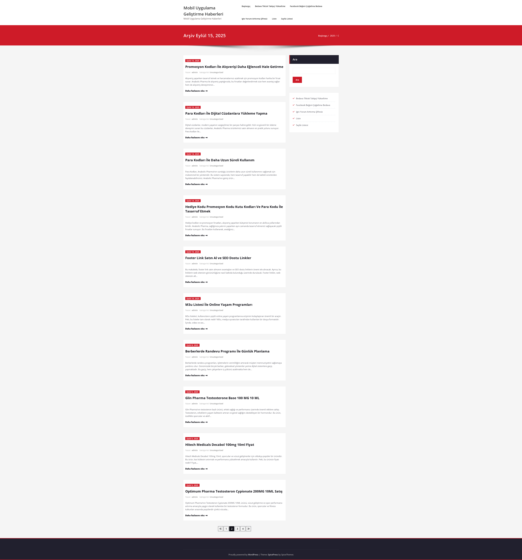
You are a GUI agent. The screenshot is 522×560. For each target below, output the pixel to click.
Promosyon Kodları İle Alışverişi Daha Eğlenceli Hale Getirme (234, 66)
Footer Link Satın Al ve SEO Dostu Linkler (218, 258)
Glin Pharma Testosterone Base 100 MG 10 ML (222, 398)
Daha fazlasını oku (195, 90)
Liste (274, 18)
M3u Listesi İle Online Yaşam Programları (218, 304)
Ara (295, 59)
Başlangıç (246, 6)
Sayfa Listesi (287, 18)
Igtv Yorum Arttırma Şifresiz (254, 18)
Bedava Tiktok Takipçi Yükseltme (270, 6)
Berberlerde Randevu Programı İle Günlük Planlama (227, 351)
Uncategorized (216, 72)
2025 (332, 35)
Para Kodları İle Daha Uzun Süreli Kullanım (219, 160)
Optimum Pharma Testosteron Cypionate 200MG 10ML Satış (233, 491)
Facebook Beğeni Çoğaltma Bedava (306, 6)
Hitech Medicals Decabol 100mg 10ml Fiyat (219, 444)
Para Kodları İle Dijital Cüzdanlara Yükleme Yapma (226, 113)
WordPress (253, 554)
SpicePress (273, 554)
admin (195, 72)
